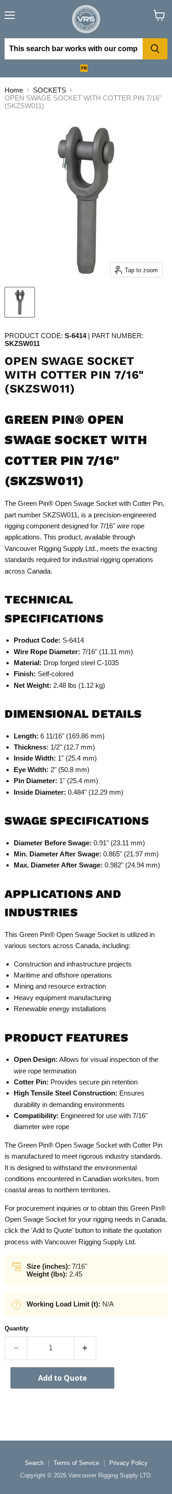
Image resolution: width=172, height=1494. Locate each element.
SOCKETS (49, 90)
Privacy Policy (128, 1462)
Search (34, 1462)
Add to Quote (62, 1378)
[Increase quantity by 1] (85, 1347)
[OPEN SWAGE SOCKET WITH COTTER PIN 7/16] (19, 302)
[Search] (155, 48)
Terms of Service (76, 1462)
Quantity (16, 1328)
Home (14, 90)
